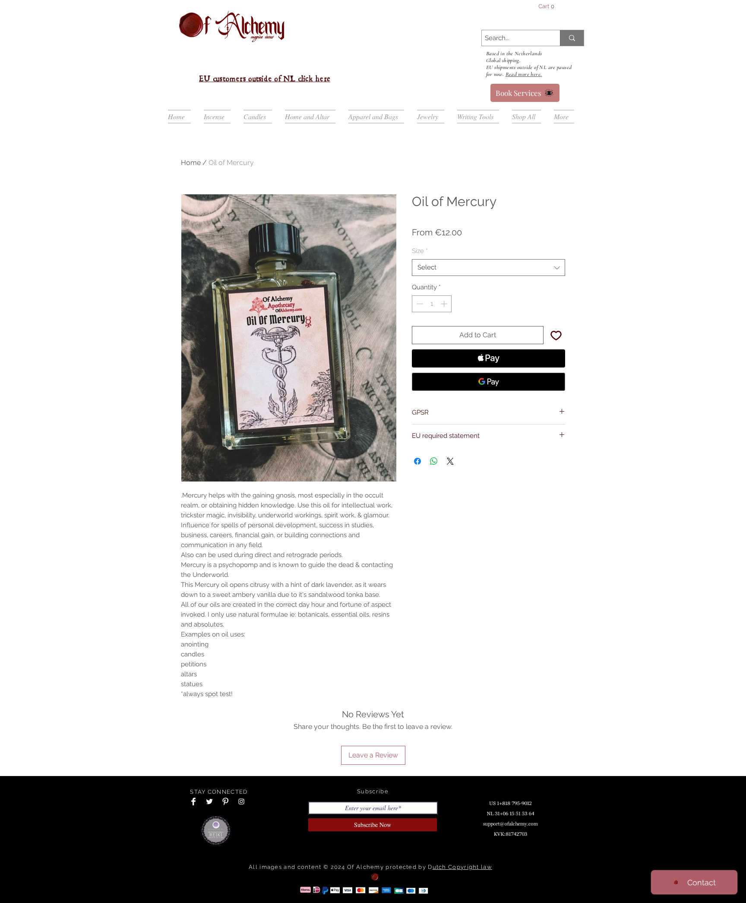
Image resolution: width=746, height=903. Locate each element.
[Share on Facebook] (417, 461)
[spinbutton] (432, 304)
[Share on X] (450, 461)
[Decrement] (419, 304)
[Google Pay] (488, 382)
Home (191, 162)
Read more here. (524, 74)
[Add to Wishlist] (556, 335)
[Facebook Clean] (193, 801)
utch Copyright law (462, 867)
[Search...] (572, 38)
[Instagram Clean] (241, 801)
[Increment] (445, 304)
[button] (555, 6)
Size (420, 251)
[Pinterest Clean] (225, 801)
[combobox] (488, 267)
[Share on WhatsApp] (434, 461)
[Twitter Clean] (209, 801)
